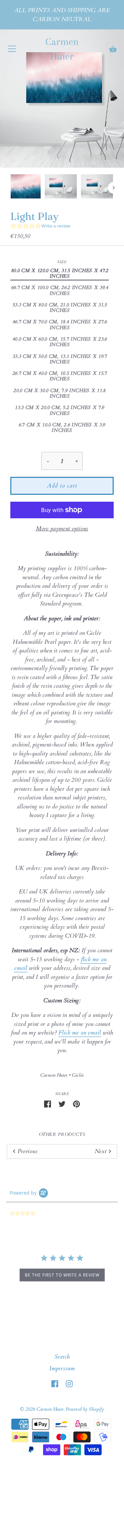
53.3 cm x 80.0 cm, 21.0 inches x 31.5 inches (59, 308)
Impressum (62, 1368)
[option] (25, 187)
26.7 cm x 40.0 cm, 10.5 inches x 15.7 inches (59, 376)
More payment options (62, 528)
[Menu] (12, 50)
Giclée (78, 1075)
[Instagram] (69, 1383)
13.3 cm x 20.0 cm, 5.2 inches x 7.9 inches (59, 410)
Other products (62, 1134)
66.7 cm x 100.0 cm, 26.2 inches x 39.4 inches (59, 290)
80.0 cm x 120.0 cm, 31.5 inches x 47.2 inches (59, 273)
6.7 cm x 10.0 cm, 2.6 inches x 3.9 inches (62, 428)
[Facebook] (54, 1383)
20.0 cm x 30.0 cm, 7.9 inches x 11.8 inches (59, 393)
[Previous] (10, 187)
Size (61, 262)
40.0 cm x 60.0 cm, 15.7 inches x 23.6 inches (59, 342)
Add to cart (62, 486)
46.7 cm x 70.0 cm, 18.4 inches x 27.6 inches (59, 325)
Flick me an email (80, 1033)
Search (62, 1357)
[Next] (113, 187)
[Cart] (113, 49)
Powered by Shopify (85, 1409)
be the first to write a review (62, 1275)
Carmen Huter (62, 49)
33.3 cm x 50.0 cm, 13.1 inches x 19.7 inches (59, 359)
